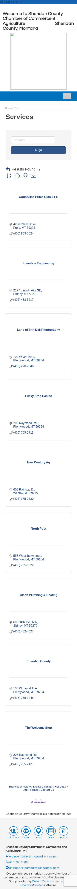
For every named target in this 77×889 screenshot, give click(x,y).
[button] (8, 169)
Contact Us (47, 789)
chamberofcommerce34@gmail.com (34, 867)
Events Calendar (43, 786)
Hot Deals (60, 786)
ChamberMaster (31, 885)
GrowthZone (41, 881)
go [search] (40, 150)
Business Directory (20, 786)
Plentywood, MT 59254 (33, 856)
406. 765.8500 (18, 862)
